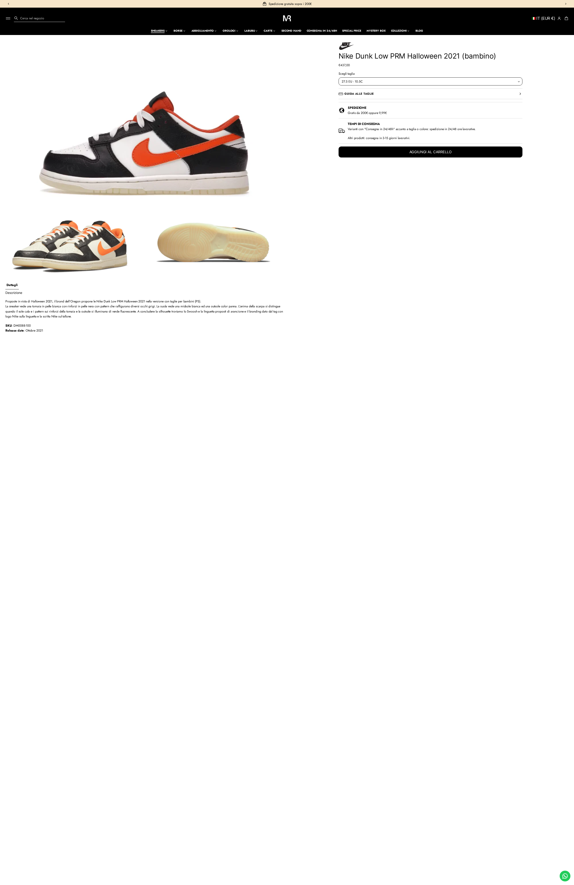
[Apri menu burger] (8, 18)
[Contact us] (565, 876)
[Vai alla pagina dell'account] (559, 18)
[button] (39, 18)
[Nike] (346, 46)
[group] (12, 284)
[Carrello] (566, 18)
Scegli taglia (346, 73)
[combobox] (39, 18)
